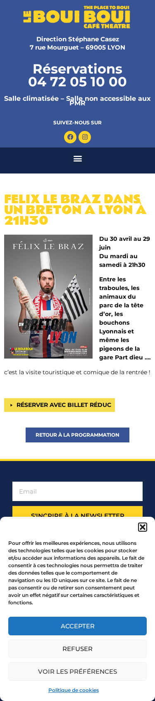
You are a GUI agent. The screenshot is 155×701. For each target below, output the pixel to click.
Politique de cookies (73, 690)
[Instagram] (85, 137)
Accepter (78, 626)
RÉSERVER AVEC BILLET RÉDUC (64, 405)
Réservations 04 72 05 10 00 (77, 75)
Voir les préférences (77, 671)
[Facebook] (70, 137)
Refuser (77, 649)
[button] (142, 527)
